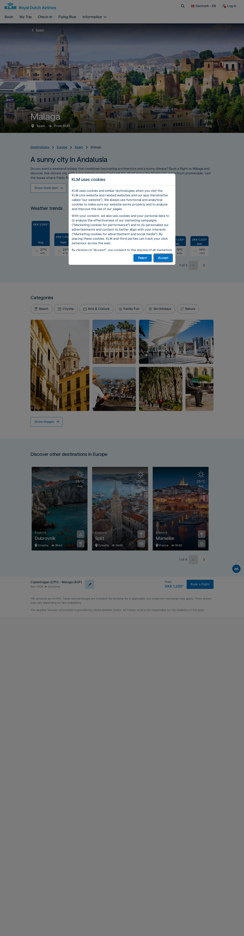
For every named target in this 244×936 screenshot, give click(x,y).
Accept (163, 258)
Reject (142, 258)
